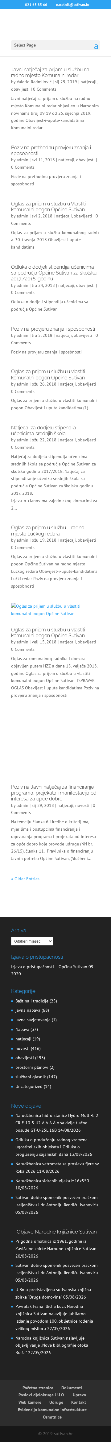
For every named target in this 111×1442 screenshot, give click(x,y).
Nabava (22, 1029)
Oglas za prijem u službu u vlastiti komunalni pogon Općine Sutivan (48, 374)
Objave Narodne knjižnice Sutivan (57, 1232)
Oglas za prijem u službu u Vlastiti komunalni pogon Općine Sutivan (48, 207)
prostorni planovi (31, 1067)
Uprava (79, 1395)
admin (22, 160)
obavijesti (20, 89)
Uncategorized (29, 1086)
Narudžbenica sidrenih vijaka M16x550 (52, 1181)
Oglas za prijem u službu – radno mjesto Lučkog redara (47, 530)
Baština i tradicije (31, 1001)
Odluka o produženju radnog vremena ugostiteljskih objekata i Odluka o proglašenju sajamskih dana (51, 1147)
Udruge (56, 1402)
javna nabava (27, 1010)
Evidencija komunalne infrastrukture (52, 1409)
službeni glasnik (30, 1077)
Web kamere (29, 1402)
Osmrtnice (52, 1417)
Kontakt (78, 1402)
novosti (82, 805)
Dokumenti (71, 1387)
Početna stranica (38, 1387)
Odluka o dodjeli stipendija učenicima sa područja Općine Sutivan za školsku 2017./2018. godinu (54, 273)
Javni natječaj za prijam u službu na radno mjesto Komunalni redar (50, 72)
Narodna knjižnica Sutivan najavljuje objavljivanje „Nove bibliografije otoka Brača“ (51, 1345)
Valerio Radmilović (34, 82)
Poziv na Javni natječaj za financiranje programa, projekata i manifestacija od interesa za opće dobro (54, 793)
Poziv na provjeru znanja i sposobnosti (53, 329)
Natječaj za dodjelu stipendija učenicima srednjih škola (43, 430)
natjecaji (88, 82)
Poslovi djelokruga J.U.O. (41, 1395)
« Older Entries (25, 879)
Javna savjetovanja (33, 1020)
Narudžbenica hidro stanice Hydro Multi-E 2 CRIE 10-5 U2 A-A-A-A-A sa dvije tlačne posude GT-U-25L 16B (56, 1123)
